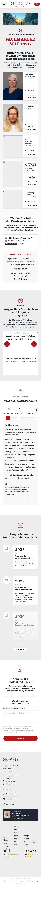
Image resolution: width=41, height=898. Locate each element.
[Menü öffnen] (4, 4)
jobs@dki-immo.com (25, 265)
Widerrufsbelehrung (32, 881)
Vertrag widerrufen (20, 883)
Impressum (21, 881)
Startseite (6, 750)
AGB (4, 881)
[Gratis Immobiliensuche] (37, 4)
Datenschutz (12, 881)
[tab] (8, 414)
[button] (7, 344)
